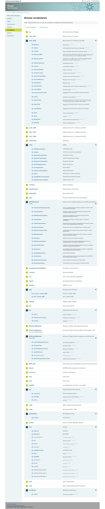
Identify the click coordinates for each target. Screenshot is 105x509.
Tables (8, 21)
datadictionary (33, 189)
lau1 (30, 376)
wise (30, 486)
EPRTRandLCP (34, 202)
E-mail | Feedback (12, 504)
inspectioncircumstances (40, 317)
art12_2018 (32, 40)
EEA (14, 1)
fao (30, 276)
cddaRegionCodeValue (39, 149)
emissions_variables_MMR (40, 293)
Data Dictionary (19, 12)
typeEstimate (37, 119)
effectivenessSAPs (38, 58)
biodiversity (33, 140)
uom (30, 481)
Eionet (13, 12)
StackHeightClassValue (39, 253)
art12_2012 (32, 36)
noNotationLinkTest (39, 450)
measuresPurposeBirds (40, 76)
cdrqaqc (36, 48)
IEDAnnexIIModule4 (35, 336)
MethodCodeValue (38, 234)
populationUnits (38, 86)
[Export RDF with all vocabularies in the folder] (95, 41)
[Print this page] (88, 1)
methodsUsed (37, 82)
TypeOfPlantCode (38, 352)
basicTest (36, 431)
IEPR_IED (32, 364)
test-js (35, 453)
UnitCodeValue (37, 256)
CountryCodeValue (38, 211)
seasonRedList (37, 108)
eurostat (31, 272)
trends (35, 116)
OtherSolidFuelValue (39, 245)
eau (35, 440)
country (36, 494)
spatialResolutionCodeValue (41, 179)
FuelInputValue (37, 219)
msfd (30, 405)
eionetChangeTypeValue (40, 164)
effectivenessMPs (38, 54)
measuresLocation (38, 72)
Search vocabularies (31, 27)
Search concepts (43, 27)
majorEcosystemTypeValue (40, 170)
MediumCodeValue (38, 227)
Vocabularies (10, 30)
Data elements (11, 24)
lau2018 (31, 385)
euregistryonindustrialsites (37, 268)
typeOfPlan (36, 122)
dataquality (32, 193)
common (32, 185)
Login (84, 1)
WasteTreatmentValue (39, 263)
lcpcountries (37, 393)
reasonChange (37, 100)
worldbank (32, 490)
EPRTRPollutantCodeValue (40, 215)
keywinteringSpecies (39, 63)
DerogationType (38, 345)
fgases (31, 281)
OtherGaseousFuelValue (40, 241)
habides (31, 301)
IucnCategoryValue (38, 167)
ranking (36, 96)
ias (30, 306)
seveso (31, 422)
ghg (30, 289)
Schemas (9, 27)
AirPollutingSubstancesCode (41, 342)
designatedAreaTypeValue (40, 155)
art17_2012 (32, 132)
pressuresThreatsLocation (40, 92)
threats (35, 112)
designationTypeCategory (40, 158)
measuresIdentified (38, 69)
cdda (30, 145)
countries (36, 51)
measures (36, 66)
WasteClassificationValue (40, 260)
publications (33, 413)
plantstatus (36, 396)
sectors (35, 400)
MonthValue (37, 238)
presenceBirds (37, 89)
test (30, 427)
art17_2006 (32, 128)
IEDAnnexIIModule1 (35, 326)
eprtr (30, 197)
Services (9, 33)
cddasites (36, 152)
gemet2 (31, 285)
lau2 (30, 381)
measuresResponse (39, 79)
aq (30, 32)
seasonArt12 (37, 104)
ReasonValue (37, 249)
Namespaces (10, 35)
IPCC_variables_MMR (39, 296)
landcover (32, 372)
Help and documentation (13, 15)
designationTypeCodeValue (40, 161)
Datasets (9, 18)
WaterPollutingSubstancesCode (42, 358)
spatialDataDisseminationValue (41, 176)
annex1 (35, 314)
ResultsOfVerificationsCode (41, 348)
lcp (30, 389)
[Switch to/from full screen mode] (90, 1)
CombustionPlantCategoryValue (42, 207)
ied (30, 310)
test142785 (36, 456)
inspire (31, 368)
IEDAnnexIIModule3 (35, 330)
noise (31, 409)
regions (36, 173)
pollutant (36, 320)
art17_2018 (32, 136)
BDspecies (36, 44)
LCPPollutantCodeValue (40, 223)
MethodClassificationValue (40, 230)
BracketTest (37, 434)
